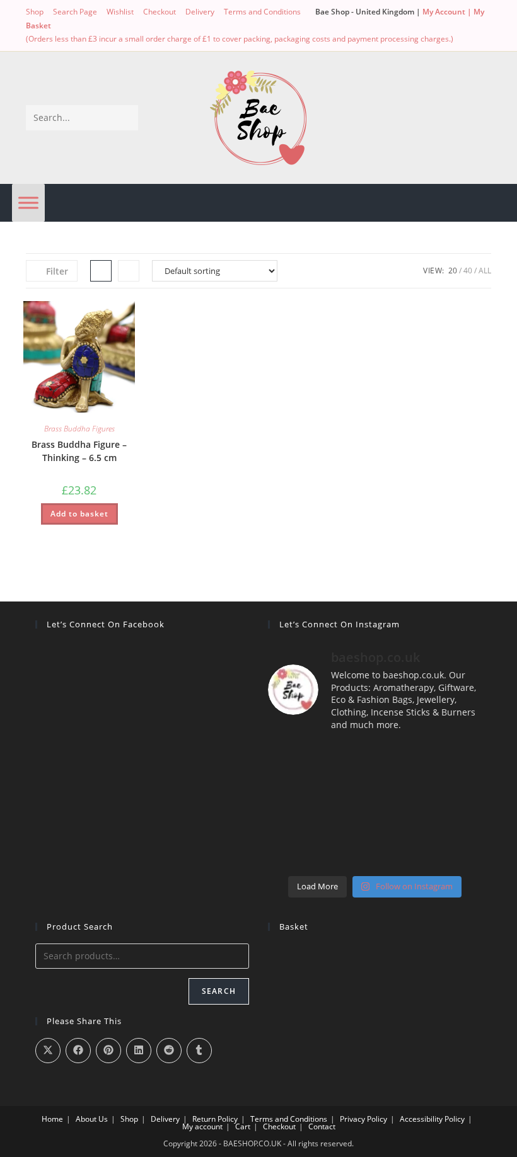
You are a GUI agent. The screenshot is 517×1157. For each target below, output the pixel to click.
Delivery (199, 11)
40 (467, 270)
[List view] (128, 271)
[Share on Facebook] (78, 1050)
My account (202, 1126)
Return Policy (215, 1119)
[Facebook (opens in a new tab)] (55, 25)
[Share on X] (48, 1050)
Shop (35, 11)
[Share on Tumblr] (199, 1050)
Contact (321, 1126)
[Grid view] (101, 271)
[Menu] (28, 202)
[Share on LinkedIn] (138, 1050)
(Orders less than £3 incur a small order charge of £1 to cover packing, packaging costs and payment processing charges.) (239, 38)
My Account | (447, 11)
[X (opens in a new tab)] (33, 25)
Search (219, 991)
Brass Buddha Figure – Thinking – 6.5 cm (79, 451)
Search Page (75, 11)
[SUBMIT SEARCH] (126, 117)
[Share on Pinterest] (108, 1050)
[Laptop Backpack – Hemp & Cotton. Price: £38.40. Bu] (375, 805)
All (485, 270)
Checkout (159, 11)
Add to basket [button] (79, 513)
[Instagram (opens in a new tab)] (69, 25)
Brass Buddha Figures (79, 428)
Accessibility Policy (432, 1119)
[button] (93, 315)
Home (52, 1119)
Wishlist (120, 11)
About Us (92, 1119)
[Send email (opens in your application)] (84, 25)
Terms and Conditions (262, 11)
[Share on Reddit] (169, 1050)
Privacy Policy (363, 1119)
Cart (242, 1126)
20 (452, 270)
